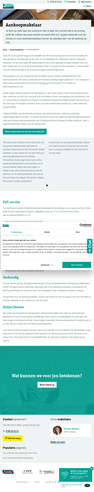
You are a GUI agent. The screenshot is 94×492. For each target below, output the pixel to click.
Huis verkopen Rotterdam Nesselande (18, 458)
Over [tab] (78, 232)
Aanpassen (45, 265)
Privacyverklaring (22, 482)
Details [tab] (47, 232)
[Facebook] (55, 482)
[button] (25, 131)
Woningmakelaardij (17, 49)
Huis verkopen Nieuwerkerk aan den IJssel (20, 453)
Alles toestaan (76, 265)
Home (5, 49)
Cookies (37, 482)
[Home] (8, 6)
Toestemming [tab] (16, 232)
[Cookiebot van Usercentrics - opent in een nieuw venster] (81, 225)
